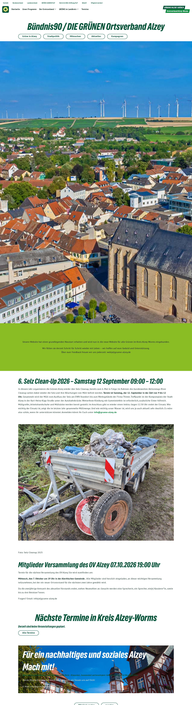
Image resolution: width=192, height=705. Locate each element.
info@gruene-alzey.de (105, 412)
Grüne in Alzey (29, 36)
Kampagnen (117, 36)
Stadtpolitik (53, 36)
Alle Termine (28, 632)
